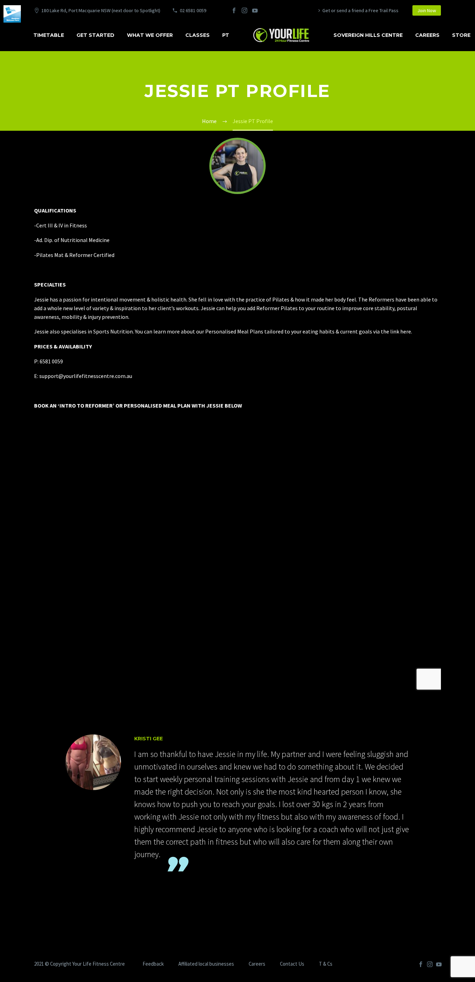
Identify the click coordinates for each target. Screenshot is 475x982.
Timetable (48, 35)
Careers (427, 35)
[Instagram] (244, 10)
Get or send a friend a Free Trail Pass (360, 10)
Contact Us (292, 964)
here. (406, 331)
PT (225, 35)
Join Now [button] (426, 10)
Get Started (95, 35)
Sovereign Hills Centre (368, 35)
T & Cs (325, 964)
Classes (197, 35)
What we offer (150, 35)
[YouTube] (255, 10)
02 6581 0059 (193, 10)
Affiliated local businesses (206, 964)
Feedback (153, 964)
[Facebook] (234, 10)
